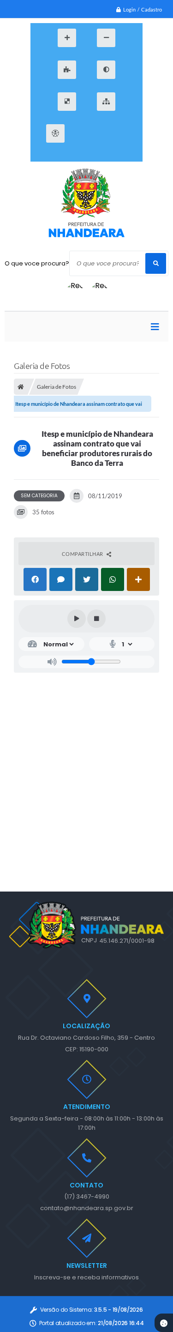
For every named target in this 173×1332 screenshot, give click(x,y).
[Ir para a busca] (127, 133)
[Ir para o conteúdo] (85, 133)
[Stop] (96, 618)
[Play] (76, 618)
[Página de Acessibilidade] (55, 133)
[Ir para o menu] (106, 133)
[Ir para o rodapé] (85, 156)
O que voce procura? (37, 263)
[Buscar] (155, 263)
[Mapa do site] (106, 101)
